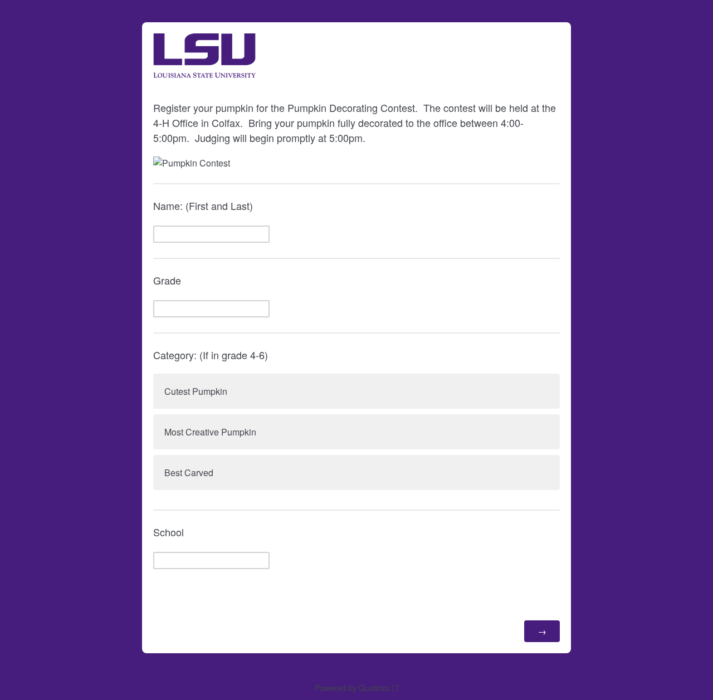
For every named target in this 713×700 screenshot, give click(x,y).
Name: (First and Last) (203, 205)
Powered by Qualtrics (352, 687)
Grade (167, 280)
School (168, 532)
